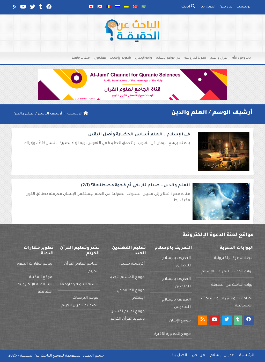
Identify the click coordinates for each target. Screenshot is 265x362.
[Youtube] (23, 8)
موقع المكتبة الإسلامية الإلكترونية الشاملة (35, 285)
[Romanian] (108, 7)
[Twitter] (32, 8)
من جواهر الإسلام (168, 58)
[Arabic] (143, 7)
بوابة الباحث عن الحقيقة (231, 285)
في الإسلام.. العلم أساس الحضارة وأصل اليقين (139, 134)
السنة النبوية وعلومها (79, 285)
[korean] (99, 7)
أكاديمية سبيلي (132, 264)
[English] (135, 7)
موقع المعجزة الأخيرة (172, 334)
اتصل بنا (208, 7)
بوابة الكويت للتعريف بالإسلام (226, 272)
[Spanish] (126, 7)
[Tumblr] (40, 8)
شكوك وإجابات (120, 58)
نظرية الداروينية (195, 58)
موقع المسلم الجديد (127, 277)
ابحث (186, 7)
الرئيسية (244, 7)
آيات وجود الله (242, 58)
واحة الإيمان (143, 58)
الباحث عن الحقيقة (36, 356)
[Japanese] (91, 7)
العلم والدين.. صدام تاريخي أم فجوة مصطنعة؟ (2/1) (135, 185)
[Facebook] (48, 8)
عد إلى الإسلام (222, 355)
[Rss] (14, 8)
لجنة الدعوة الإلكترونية (233, 258)
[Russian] (117, 7)
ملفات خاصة (81, 58)
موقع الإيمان (180, 321)
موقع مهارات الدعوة (34, 264)
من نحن (225, 7)
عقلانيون (100, 58)
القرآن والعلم (219, 58)
